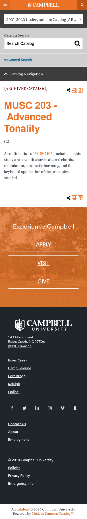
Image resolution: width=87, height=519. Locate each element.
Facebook (12, 408)
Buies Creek (17, 360)
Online (13, 392)
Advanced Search (18, 60)
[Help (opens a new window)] (80, 90)
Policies (14, 468)
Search (82, 5)
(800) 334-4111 (20, 346)
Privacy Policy (19, 476)
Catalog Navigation (26, 73)
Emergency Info (21, 483)
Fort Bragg (17, 376)
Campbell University (43, 5)
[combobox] (43, 19)
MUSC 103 (43, 153)
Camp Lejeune (19, 368)
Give (43, 281)
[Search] (77, 43)
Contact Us (17, 424)
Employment (18, 439)
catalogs (23, 509)
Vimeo (62, 408)
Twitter (25, 408)
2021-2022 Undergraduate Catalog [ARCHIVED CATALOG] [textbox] (44, 19)
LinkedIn (37, 408)
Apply (43, 244)
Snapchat (75, 408)
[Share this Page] (68, 90)
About (13, 432)
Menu (5, 5)
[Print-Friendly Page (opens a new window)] (74, 90)
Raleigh (14, 384)
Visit (43, 263)
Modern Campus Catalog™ (53, 513)
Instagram (50, 408)
